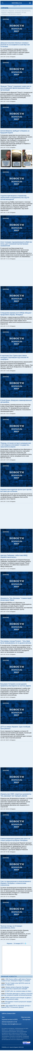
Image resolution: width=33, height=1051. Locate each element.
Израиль (4, 8)
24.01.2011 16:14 (4, 258)
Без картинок (26, 1019)
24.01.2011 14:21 (4, 413)
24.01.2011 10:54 (4, 611)
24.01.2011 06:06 (4, 939)
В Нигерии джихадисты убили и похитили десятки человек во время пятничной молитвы (16, 994)
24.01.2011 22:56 (4, 56)
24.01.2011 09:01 (4, 697)
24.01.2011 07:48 (4, 852)
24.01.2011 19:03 (4, 101)
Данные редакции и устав (9, 1021)
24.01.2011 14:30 (4, 370)
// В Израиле (12, 56)
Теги (3, 1017)
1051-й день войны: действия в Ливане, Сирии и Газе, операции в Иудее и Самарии (16, 979)
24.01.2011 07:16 (4, 896)
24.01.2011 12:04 (4, 501)
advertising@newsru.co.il (14, 1024)
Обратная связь (25, 1017)
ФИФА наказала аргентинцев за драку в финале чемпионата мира (16, 998)
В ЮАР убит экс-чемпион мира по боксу (18, 991)
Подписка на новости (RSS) (10, 1019)
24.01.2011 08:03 (4, 809)
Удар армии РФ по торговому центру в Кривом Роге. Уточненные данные (15, 1006)
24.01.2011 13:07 (4, 460)
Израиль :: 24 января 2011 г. (16, 943)
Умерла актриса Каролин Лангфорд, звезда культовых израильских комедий (15, 987)
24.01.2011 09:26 (4, 654)
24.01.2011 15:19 (4, 326)
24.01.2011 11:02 (4, 568)
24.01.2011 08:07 (4, 740)
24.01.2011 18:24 (4, 147)
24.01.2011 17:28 (4, 212)
